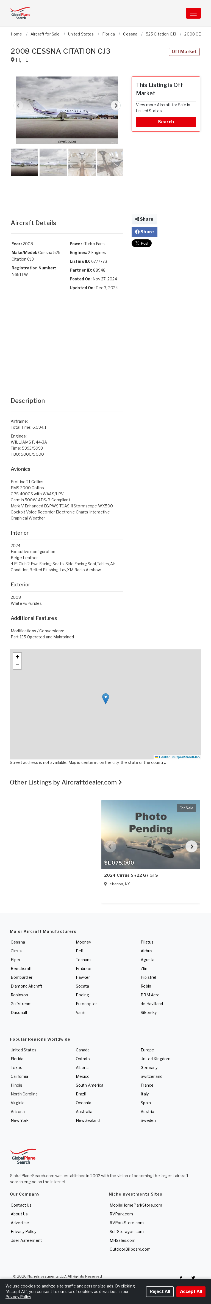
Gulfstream (21, 1003)
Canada (83, 1050)
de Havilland (152, 1003)
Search (166, 121)
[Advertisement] (67, 192)
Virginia (17, 1102)
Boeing (82, 995)
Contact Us (21, 1205)
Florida (17, 1058)
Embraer (84, 968)
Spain (146, 1102)
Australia (84, 1111)
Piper (16, 959)
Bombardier (21, 977)
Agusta (147, 959)
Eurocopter (86, 1003)
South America (90, 1085)
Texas (16, 1067)
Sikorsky (149, 1012)
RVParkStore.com (127, 1222)
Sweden (148, 1120)
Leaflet (164, 756)
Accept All (191, 1291)
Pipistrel (148, 977)
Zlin (144, 968)
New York (20, 1120)
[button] (67, 110)
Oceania (83, 1102)
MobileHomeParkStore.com (136, 1205)
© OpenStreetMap (186, 756)
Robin (146, 986)
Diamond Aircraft (26, 986)
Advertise (20, 1222)
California (19, 1076)
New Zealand (88, 1120)
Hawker (83, 977)
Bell (79, 950)
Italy (145, 1094)
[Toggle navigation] (193, 13)
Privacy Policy (23, 1231)
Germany (149, 1067)
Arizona (18, 1111)
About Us (19, 1214)
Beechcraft (21, 968)
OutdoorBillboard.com (130, 1249)
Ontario (83, 1058)
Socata (82, 986)
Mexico (83, 1076)
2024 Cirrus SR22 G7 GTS (131, 875)
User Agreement (26, 1240)
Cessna (18, 942)
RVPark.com (121, 1214)
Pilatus (147, 942)
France (147, 1085)
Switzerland (151, 1076)
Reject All (160, 1291)
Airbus (146, 950)
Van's (81, 1012)
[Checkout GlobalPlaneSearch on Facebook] (181, 1277)
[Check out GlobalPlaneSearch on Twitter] (193, 1277)
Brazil (81, 1094)
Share (146, 219)
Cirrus (16, 950)
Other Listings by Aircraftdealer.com (64, 782)
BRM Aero (150, 995)
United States (24, 1050)
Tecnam (83, 959)
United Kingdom (155, 1058)
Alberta (83, 1067)
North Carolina (24, 1094)
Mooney (83, 942)
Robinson (19, 995)
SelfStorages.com (127, 1231)
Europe (147, 1050)
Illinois (16, 1085)
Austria (147, 1111)
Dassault (19, 1012)
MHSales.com (123, 1240)
